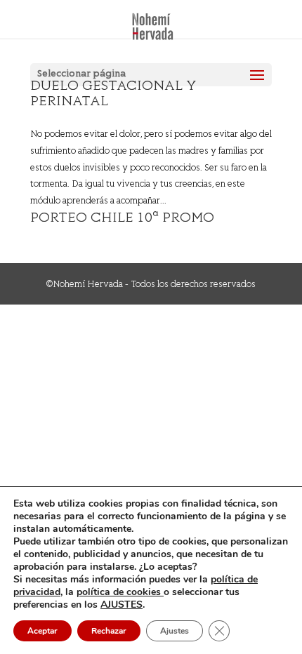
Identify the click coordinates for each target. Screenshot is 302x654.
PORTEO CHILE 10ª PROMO (122, 218)
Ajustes (174, 630)
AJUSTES (121, 605)
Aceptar (42, 630)
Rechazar (108, 630)
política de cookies (120, 592)
